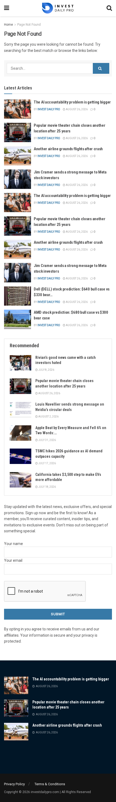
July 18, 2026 (47, 486)
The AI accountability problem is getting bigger (72, 102)
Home (8, 24)
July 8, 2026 (46, 369)
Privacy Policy (14, 784)
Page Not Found (29, 24)
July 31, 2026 (47, 440)
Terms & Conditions (50, 784)
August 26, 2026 (76, 109)
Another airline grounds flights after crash (68, 148)
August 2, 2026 (48, 416)
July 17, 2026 (47, 463)
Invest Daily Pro (48, 109)
